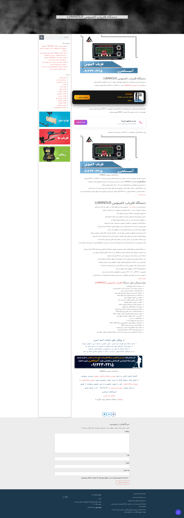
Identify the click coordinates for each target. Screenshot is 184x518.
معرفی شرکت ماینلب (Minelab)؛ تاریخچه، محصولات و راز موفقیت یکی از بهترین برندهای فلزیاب (52, 48)
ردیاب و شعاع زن (61, 82)
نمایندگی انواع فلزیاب (60, 108)
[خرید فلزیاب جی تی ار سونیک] (109, 97)
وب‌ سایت (126, 470)
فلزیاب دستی (62, 96)
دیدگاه (126, 432)
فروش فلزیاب (141, 279)
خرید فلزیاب (142, 195)
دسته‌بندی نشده (61, 80)
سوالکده (120, 399)
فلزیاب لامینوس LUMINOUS (132, 85)
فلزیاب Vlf (63, 87)
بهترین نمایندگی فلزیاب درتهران (104, 376)
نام (128, 455)
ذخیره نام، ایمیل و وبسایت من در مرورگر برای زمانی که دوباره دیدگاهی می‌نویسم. (104, 478)
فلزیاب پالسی (62, 91)
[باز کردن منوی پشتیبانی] (178, 512)
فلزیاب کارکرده (62, 101)
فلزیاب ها (132, 207)
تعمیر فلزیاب (62, 78)
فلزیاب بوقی (62, 89)
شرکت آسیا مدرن (117, 388)
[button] (113, 414)
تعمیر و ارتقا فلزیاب (88, 380)
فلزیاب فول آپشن (61, 98)
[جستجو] (41, 37)
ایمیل (127, 463)
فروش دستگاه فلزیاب (130, 384)
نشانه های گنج (62, 105)
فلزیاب (64, 85)
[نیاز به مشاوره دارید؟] (109, 122)
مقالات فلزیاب (62, 103)
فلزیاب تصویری (61, 94)
